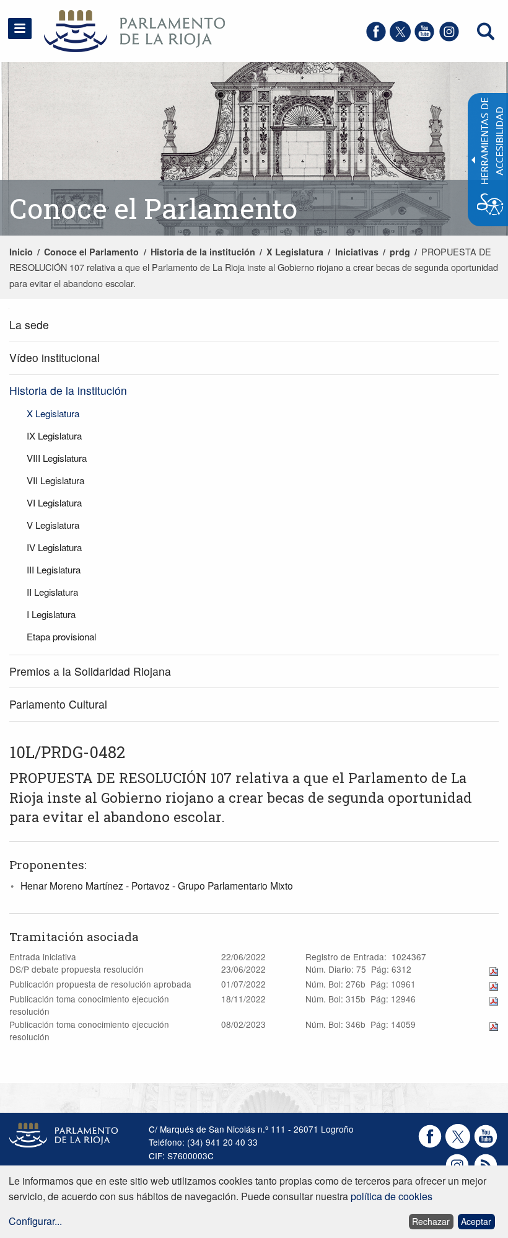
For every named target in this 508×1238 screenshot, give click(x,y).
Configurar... (35, 1221)
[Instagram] (449, 38)
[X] (400, 38)
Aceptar (476, 1221)
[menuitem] (254, 325)
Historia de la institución (203, 251)
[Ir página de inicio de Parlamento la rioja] (117, 29)
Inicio (21, 251)
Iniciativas (357, 251)
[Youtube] (424, 38)
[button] (20, 28)
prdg (400, 251)
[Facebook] (376, 38)
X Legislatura (294, 251)
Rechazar (431, 1221)
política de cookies (391, 1196)
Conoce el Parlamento (91, 251)
